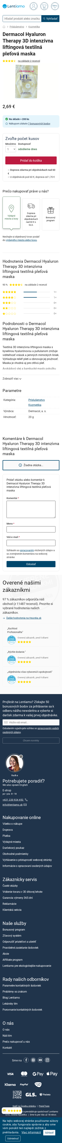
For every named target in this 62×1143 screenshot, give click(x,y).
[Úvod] (4, 27)
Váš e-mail (13, 537)
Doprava (8, 830)
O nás (6, 1029)
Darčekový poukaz (13, 848)
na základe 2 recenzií (29, 60)
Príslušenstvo (17, 26)
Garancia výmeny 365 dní (18, 898)
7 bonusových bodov (39, 123)
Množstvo (10, 144)
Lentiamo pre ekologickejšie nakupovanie (27, 966)
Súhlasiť (49, 1132)
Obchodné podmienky (15, 854)
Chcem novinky (31, 740)
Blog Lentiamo (11, 997)
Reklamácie (9, 904)
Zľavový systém (12, 935)
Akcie (6, 954)
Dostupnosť (24, 144)
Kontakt (7, 1047)
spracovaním (27, 550)
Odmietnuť (13, 1138)
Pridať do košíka (31, 160)
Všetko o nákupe (12, 824)
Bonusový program (14, 929)
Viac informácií (31, 1132)
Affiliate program (13, 960)
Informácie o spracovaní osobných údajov (27, 866)
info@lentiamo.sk (13, 804)
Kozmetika (34, 26)
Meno (10, 523)
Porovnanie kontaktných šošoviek (22, 1009)
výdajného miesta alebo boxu (21, 240)
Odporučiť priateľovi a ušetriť (19, 941)
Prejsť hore (44, 1106)
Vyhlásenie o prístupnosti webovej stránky (27, 860)
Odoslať (31, 564)
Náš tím (7, 1035)
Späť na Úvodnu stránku (24, 1106)
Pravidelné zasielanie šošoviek (20, 948)
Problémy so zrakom (15, 991)
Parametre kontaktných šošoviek (22, 985)
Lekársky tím (10, 1003)
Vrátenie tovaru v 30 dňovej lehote (22, 892)
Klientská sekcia (12, 910)
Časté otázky (10, 886)
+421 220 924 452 (13, 799)
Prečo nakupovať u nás (16, 1041)
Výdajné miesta (12, 842)
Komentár (13, 498)
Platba (6, 836)
